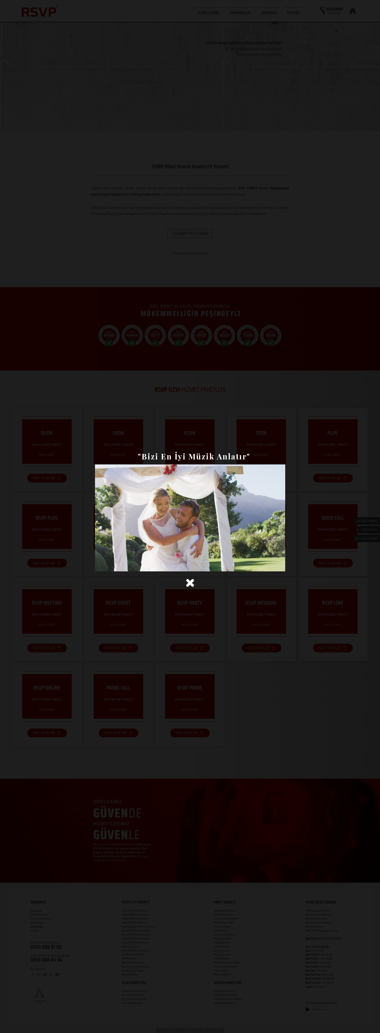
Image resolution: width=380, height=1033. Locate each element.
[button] (190, 583)
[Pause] (101, 565)
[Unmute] (108, 565)
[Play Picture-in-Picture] (272, 565)
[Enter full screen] (279, 565)
